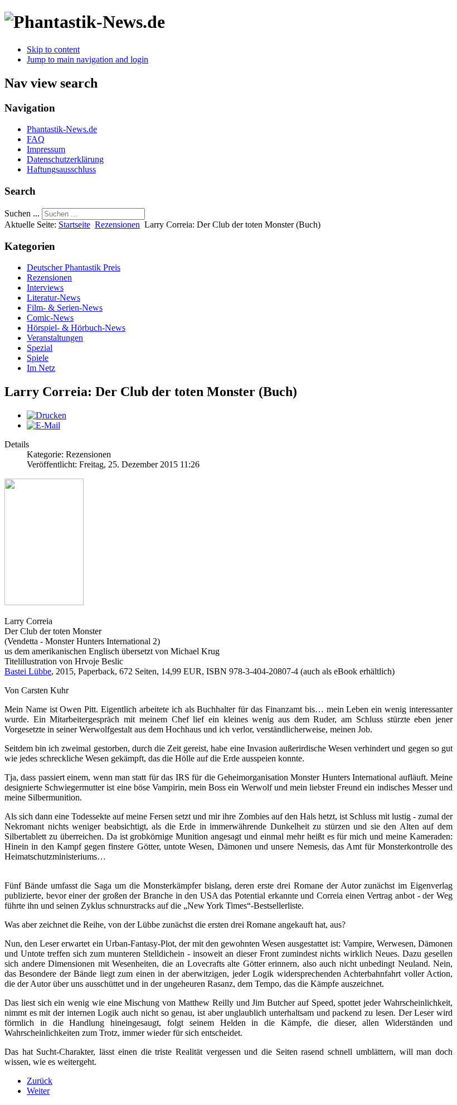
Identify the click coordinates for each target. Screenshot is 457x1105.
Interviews (45, 287)
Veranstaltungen (55, 337)
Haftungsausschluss (61, 169)
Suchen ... (22, 213)
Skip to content (53, 49)
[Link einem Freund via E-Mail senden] (43, 425)
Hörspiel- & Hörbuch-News (76, 327)
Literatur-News (53, 297)
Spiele (37, 358)
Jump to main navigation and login (87, 59)
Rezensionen (117, 224)
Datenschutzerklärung (65, 159)
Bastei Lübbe (27, 671)
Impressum (46, 149)
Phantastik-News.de (62, 129)
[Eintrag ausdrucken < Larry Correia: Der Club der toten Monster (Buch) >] (46, 415)
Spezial (39, 348)
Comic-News (50, 317)
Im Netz (41, 368)
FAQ (36, 139)
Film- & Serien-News (65, 307)
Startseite (74, 224)
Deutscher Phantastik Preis (73, 267)
